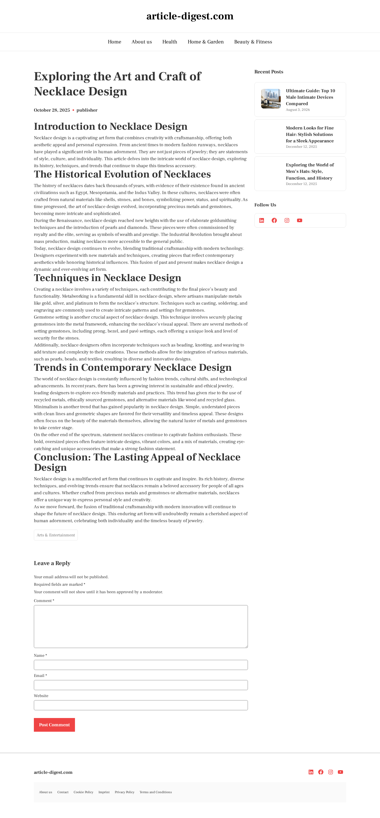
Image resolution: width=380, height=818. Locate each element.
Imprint (104, 792)
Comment (44, 600)
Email (40, 675)
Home (114, 41)
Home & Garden (206, 41)
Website (41, 695)
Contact (63, 792)
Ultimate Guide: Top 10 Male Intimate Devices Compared (310, 97)
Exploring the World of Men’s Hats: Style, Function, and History (310, 171)
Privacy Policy (124, 792)
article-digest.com (53, 772)
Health (169, 41)
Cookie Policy (83, 792)
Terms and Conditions (156, 792)
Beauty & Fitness (253, 41)
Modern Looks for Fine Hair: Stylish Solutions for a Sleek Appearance (310, 134)
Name (40, 655)
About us (142, 41)
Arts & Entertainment (56, 535)
